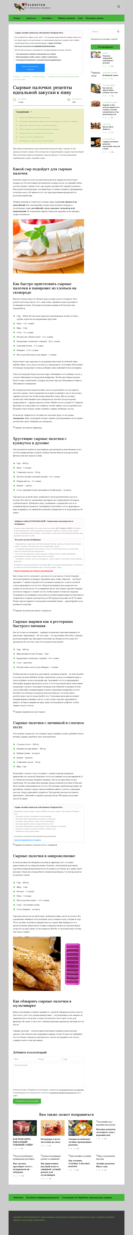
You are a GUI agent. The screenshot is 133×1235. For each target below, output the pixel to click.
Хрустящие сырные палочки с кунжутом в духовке (38, 125)
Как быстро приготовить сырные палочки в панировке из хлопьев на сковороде (48, 121)
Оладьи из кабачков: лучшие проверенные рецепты (80, 1142)
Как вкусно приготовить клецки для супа (110, 90)
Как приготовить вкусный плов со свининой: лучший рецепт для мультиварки (51, 1169)
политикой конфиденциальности (62, 1093)
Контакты (18, 1197)
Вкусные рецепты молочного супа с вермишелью (105, 1132)
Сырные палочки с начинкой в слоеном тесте (36, 133)
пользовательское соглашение (71, 1090)
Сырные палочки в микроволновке (31, 137)
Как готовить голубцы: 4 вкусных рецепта (79, 1163)
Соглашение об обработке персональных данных (87, 1197)
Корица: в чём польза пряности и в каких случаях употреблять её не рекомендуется (111, 109)
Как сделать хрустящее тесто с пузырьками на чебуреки (22, 1167)
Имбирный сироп (110, 75)
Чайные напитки (66, 18)
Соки (80, 18)
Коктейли (47, 18)
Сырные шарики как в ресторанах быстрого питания (39, 129)
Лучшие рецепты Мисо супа (105, 1165)
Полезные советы (94, 18)
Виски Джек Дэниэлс (108, 128)
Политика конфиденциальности (42, 1197)
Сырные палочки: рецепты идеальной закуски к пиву (111, 145)
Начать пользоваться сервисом (30, 67)
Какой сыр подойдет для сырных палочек (34, 117)
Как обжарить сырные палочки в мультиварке (36, 141)
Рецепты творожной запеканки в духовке (108, 59)
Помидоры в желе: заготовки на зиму (51, 1140)
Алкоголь (31, 18)
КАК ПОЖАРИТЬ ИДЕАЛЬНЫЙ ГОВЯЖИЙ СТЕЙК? (23, 1142)
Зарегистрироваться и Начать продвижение (33, 571)
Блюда (16, 18)
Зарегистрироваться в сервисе (27, 840)
